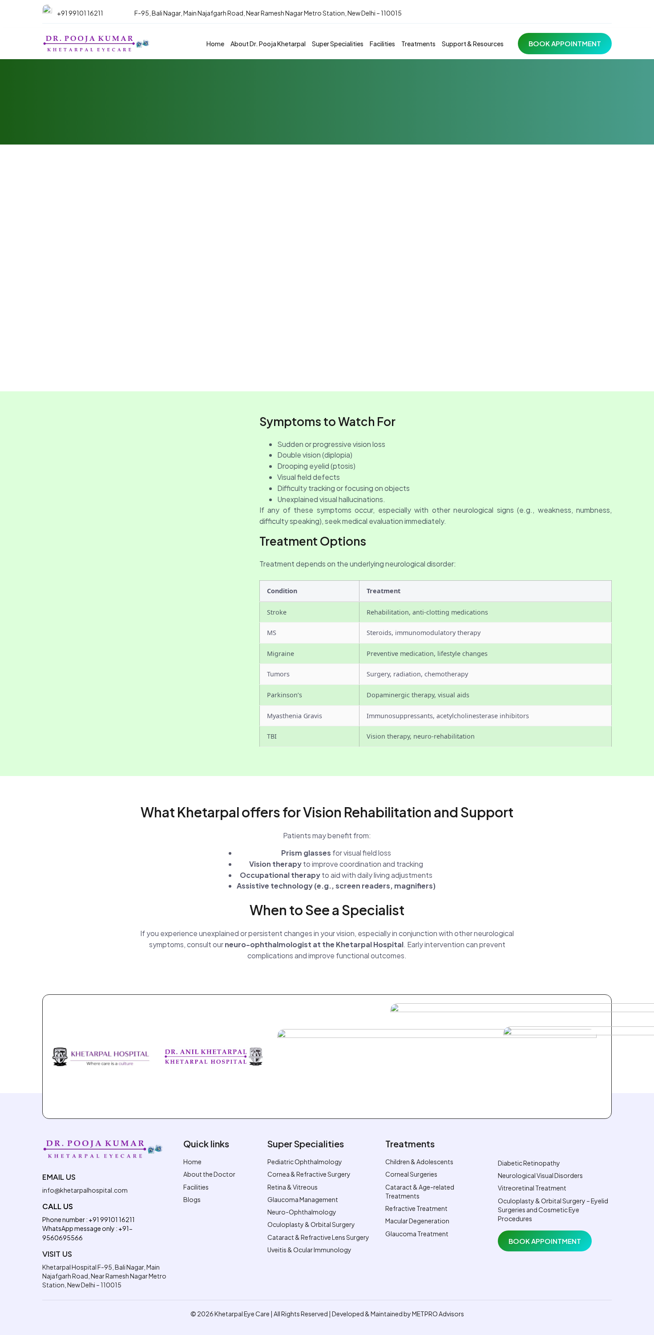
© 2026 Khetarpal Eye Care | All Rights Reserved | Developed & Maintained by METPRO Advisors (327, 1314)
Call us (57, 1206)
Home (215, 44)
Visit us (57, 1254)
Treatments (418, 44)
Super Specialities (337, 44)
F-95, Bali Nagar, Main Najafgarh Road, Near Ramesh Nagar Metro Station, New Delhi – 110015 (268, 13)
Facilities (382, 44)
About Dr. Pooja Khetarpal (268, 44)
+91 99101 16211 (80, 13)
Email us (59, 1177)
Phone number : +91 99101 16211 (88, 1219)
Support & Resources (473, 44)
